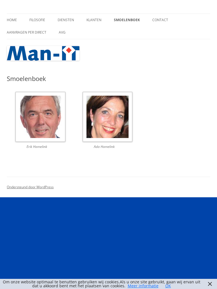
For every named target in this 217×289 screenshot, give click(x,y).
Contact (160, 19)
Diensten (66, 19)
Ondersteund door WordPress (30, 187)
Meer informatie (143, 285)
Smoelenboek (127, 19)
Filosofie (37, 19)
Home (12, 19)
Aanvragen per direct (26, 32)
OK (168, 285)
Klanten (93, 19)
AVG (62, 32)
